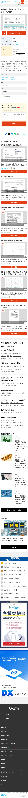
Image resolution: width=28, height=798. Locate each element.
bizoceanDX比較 (5, 714)
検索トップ (20, 4)
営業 (23, 393)
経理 (14, 383)
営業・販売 (15, 44)
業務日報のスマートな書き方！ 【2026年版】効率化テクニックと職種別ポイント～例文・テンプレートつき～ (20, 445)
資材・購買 (11, 413)
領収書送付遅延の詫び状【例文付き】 (12, 241)
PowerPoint (15, 353)
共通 (9, 371)
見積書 (12, 77)
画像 (8, 356)
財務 (18, 383)
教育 (9, 385)
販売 (2, 395)
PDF (2, 353)
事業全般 (13, 385)
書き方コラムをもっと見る (14, 510)
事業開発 (3, 393)
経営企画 (9, 393)
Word (5, 353)
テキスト (3, 356)
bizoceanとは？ (5, 735)
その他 (13, 371)
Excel (9, 353)
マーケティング (21, 366)
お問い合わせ (4, 780)
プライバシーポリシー (6, 755)
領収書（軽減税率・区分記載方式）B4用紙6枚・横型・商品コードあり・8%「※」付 (14, 273)
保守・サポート (5, 405)
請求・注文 (4, 79)
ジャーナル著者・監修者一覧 (8, 743)
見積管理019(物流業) (7, 176)
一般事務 (3, 383)
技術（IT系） (7, 395)
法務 (19, 369)
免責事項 (3, 759)
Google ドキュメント (15, 356)
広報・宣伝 (4, 385)
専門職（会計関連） (18, 423)
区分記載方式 (12, 79)
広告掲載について (5, 768)
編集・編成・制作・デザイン (18, 405)
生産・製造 (4, 413)
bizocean (3, 4)
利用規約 (3, 764)
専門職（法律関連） (6, 425)
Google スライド (20, 358)
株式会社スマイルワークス (10, 96)
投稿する (14, 123)
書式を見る (14, 171)
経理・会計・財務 (5, 369)
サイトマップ (4, 784)
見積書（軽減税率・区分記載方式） (11, 145)
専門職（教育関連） (18, 425)
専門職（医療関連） (6, 423)
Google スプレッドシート (8, 358)
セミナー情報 (4, 731)
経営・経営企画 (5, 366)
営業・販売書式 (5, 77)
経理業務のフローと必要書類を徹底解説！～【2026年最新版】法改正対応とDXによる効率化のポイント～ (20, 464)
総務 (8, 383)
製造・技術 (4, 371)
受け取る (23, 796)
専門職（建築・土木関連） (8, 420)
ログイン (19, 2)
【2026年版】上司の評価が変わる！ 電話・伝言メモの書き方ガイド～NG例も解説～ (20, 482)
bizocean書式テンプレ (11, 4)
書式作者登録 (4, 739)
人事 (11, 383)
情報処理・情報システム (16, 403)
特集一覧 (14, 547)
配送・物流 (18, 413)
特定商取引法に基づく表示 (7, 772)
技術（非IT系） (5, 403)
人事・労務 (14, 369)
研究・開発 (4, 427)
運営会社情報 (4, 747)
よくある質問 (4, 776)
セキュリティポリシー (6, 751)
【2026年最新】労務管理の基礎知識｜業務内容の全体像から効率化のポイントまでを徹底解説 (20, 499)
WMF (20, 353)
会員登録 (22, 2)
